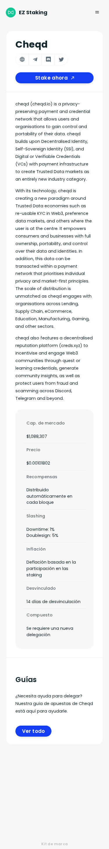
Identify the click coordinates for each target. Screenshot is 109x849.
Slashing (35, 516)
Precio (33, 450)
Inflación (36, 549)
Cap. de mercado (45, 423)
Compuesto (39, 615)
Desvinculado (41, 588)
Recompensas (42, 477)
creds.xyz (70, 345)
